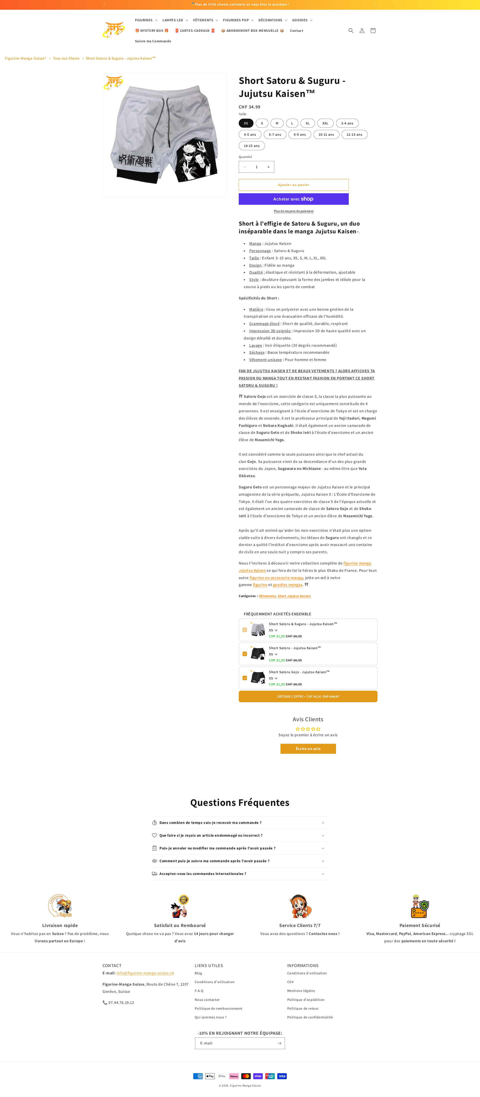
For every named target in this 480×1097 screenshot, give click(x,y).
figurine (260, 584)
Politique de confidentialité (310, 1017)
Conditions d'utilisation (214, 982)
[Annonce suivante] (375, 5)
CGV (290, 982)
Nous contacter (207, 999)
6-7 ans (275, 134)
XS (246, 123)
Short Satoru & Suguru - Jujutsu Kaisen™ (121, 58)
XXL (325, 123)
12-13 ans (354, 134)
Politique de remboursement (218, 1008)
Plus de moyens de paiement (294, 211)
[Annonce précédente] (104, 5)
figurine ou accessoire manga (276, 577)
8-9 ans (300, 134)
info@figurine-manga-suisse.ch (145, 973)
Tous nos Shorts (66, 58)
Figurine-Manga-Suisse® (25, 58)
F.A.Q (199, 990)
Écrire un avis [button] (308, 748)
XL (308, 123)
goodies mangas (287, 584)
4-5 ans (250, 134)
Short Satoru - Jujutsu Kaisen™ (295, 648)
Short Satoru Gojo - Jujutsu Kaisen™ (299, 672)
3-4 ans (347, 123)
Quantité (245, 157)
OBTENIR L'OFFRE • (308, 696)
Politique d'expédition (306, 999)
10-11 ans (326, 134)
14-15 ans (252, 146)
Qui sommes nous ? (210, 1017)
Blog (198, 973)
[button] (146, 20)
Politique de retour (303, 1008)
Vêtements (267, 596)
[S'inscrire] (279, 1043)
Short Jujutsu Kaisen (294, 596)
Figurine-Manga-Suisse (245, 1085)
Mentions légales (301, 990)
